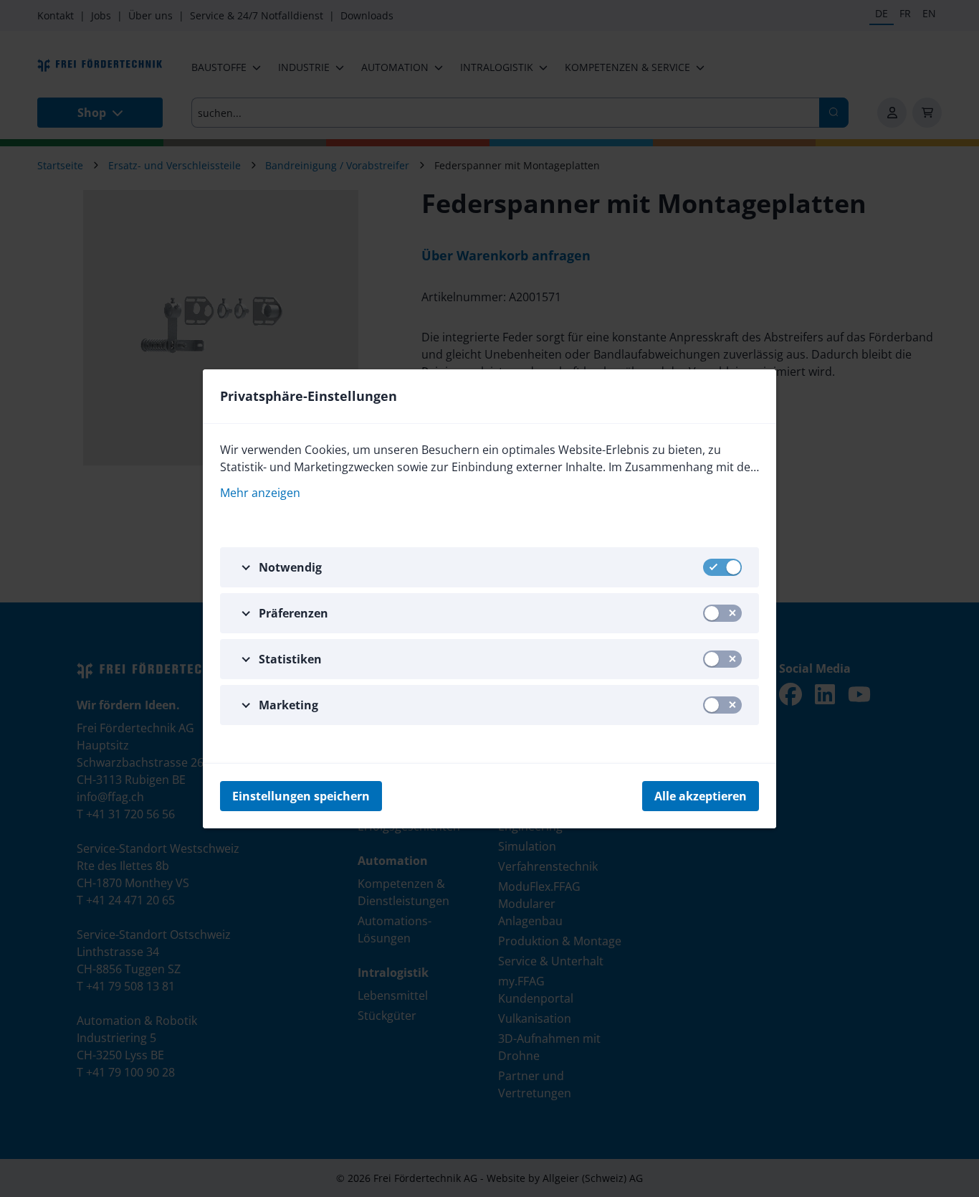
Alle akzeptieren (700, 796)
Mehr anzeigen (260, 493)
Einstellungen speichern (301, 796)
